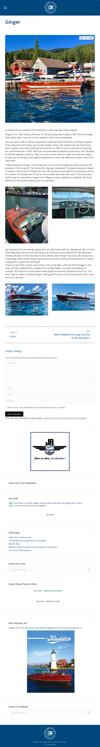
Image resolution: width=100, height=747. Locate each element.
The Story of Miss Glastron (20, 550)
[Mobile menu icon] (5, 7)
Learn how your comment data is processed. (64, 418)
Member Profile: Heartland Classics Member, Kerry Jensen (33, 547)
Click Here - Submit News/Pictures (48, 590)
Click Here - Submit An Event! (48, 601)
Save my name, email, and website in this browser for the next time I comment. (36, 407)
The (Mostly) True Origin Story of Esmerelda (27, 540)
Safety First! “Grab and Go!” (20, 537)
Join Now (50, 514)
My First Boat (14, 544)
